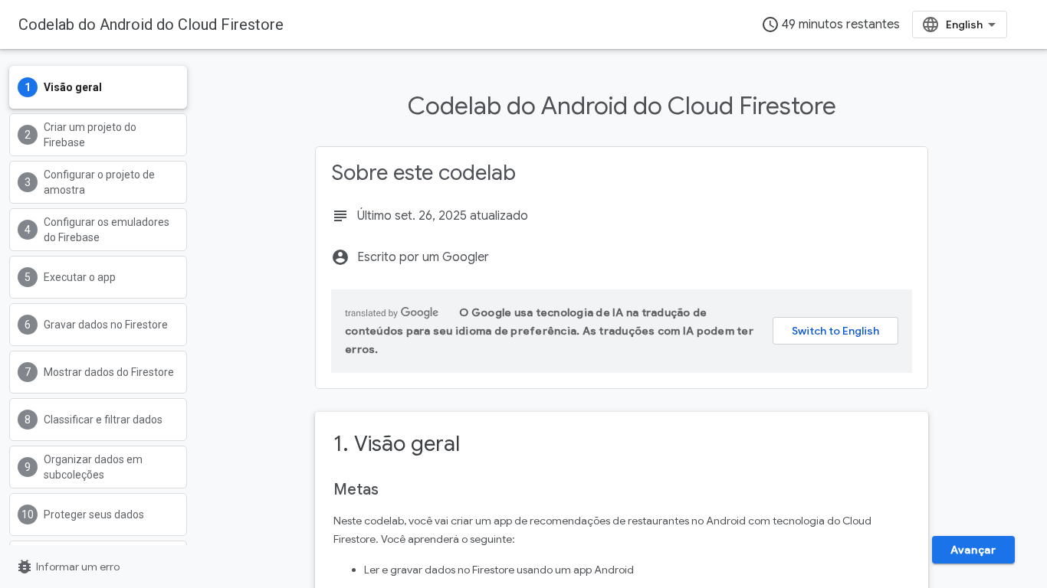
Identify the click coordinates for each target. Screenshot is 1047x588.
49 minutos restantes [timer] (830, 24)
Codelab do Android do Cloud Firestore (151, 24)
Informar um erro (67, 566)
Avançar (973, 550)
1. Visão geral (396, 443)
